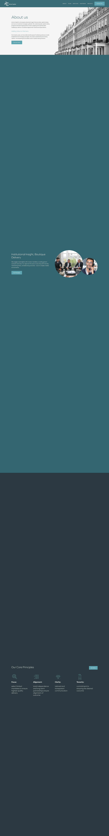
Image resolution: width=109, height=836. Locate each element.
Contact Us (99, 3)
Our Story (93, 667)
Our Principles (16, 272)
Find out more (16, 42)
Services (75, 3)
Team (69, 3)
